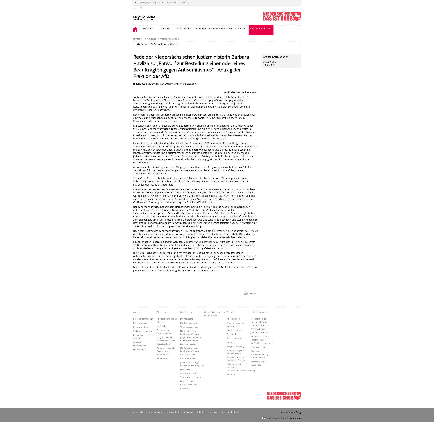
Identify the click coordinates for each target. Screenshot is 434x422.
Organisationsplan (189, 326)
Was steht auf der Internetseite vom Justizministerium (259, 321)
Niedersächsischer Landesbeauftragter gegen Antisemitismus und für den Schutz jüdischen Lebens (190, 337)
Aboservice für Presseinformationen (157, 44)
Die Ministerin (186, 318)
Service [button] (239, 28)
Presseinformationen (170, 39)
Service (231, 312)
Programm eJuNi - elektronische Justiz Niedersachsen (166, 340)
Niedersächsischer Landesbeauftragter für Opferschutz (189, 351)
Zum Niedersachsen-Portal (150, 2)
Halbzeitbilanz (140, 349)
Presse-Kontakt (140, 322)
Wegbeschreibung (235, 346)
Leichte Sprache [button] (259, 28)
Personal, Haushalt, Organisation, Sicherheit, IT (166, 351)
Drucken (253, 293)
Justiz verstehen (234, 330)
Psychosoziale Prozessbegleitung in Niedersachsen (260, 354)
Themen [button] (164, 28)
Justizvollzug (162, 326)
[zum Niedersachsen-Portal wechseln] (282, 20)
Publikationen (233, 318)
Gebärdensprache (235, 338)
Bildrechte (139, 412)
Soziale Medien (140, 326)
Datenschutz (173, 412)
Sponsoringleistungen (190, 377)
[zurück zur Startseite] (144, 17)
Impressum (185, 388)
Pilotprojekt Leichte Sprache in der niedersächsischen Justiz (262, 339)
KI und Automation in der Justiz (214, 28)
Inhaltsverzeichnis (207, 412)
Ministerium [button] (183, 28)
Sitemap (231, 374)
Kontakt (230, 342)
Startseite (138, 39)
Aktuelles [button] (147, 28)
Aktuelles (151, 39)
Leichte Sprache (260, 312)
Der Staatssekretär (189, 322)
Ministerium (187, 312)
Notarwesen (162, 358)
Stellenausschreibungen (144, 331)
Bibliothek (231, 334)
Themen (161, 312)
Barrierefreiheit (187, 358)
